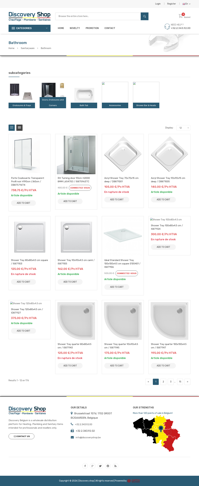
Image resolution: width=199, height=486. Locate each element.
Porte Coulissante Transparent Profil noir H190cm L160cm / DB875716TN (27, 181)
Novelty (75, 28)
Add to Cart (23, 203)
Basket (187, 17)
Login (158, 3)
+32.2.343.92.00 (180, 28)
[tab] (12, 128)
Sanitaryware (28, 48)
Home (61, 28)
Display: (169, 127)
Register (171, 3)
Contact (109, 28)
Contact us (23, 436)
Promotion (92, 28)
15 (180, 381)
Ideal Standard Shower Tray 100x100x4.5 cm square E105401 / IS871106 (122, 263)
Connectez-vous (80, 188)
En (186, 3)
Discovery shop (86, 480)
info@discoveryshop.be (88, 437)
